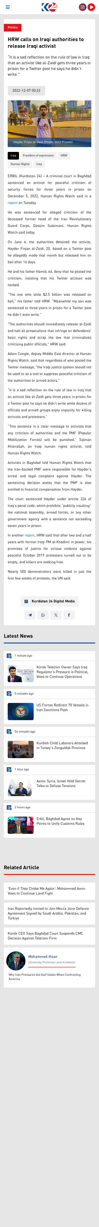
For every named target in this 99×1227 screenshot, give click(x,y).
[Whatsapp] (43, 615)
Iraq (13, 156)
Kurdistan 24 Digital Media (53, 601)
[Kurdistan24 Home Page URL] (49, 7)
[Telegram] (30, 615)
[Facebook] (68, 615)
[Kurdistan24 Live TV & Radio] (91, 7)
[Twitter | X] (56, 615)
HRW (64, 156)
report (13, 202)
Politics (13, 28)
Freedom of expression (38, 156)
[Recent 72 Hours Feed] (83, 7)
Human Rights (20, 164)
